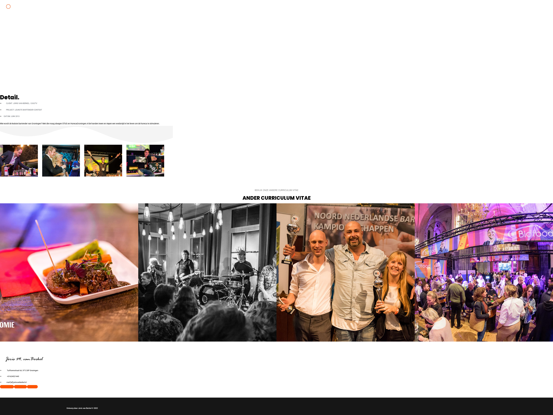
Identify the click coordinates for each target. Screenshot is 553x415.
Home (71, 20)
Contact (84, 20)
